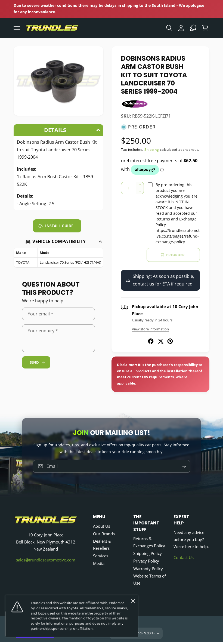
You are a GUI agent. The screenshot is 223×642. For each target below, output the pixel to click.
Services (100, 555)
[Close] (133, 600)
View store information (150, 329)
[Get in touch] (193, 28)
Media (98, 563)
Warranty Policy (148, 568)
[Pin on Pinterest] (170, 341)
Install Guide (59, 225)
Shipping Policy (147, 553)
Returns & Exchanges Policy (149, 542)
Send (34, 362)
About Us (101, 526)
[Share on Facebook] (150, 341)
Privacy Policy (146, 561)
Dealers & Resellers (102, 545)
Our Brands (104, 533)
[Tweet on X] (160, 341)
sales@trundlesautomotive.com (45, 560)
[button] (17, 28)
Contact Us (184, 557)
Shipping (151, 149)
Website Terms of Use (149, 579)
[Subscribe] (184, 466)
